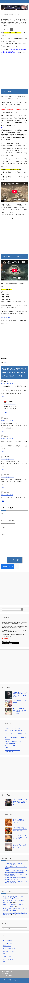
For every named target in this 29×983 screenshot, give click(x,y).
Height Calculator (14, 898)
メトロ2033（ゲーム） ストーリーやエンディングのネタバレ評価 (20, 837)
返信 (3, 396)
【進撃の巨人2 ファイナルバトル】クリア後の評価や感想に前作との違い (20, 829)
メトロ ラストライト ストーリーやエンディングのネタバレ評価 (20, 845)
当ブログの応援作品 (8, 959)
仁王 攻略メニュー (6, 317)
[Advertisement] (14, 71)
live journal (13, 910)
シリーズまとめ (7, 956)
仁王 (12, 29)
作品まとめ (6, 954)
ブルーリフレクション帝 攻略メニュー (14, 730)
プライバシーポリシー (8, 975)
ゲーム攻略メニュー (8, 940)
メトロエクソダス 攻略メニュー (13, 728)
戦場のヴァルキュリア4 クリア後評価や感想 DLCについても (19, 821)
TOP (8, 14)
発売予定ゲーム (7, 946)
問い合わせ (5, 973)
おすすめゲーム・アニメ (9, 951)
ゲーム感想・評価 (7, 943)
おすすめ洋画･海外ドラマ (9, 948)
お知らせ (5, 961)
